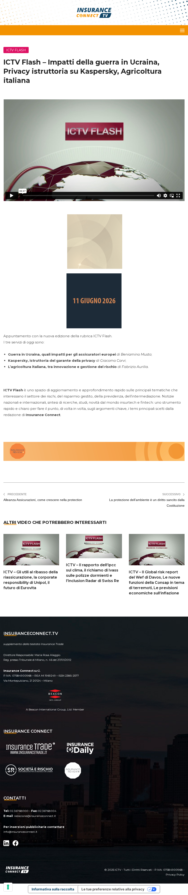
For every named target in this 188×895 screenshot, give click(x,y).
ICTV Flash (16, 50)
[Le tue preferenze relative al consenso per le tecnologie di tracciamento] (8, 887)
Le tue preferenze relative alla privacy (112, 889)
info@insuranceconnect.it (20, 831)
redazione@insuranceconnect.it (35, 816)
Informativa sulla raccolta (53, 889)
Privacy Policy (175, 874)
